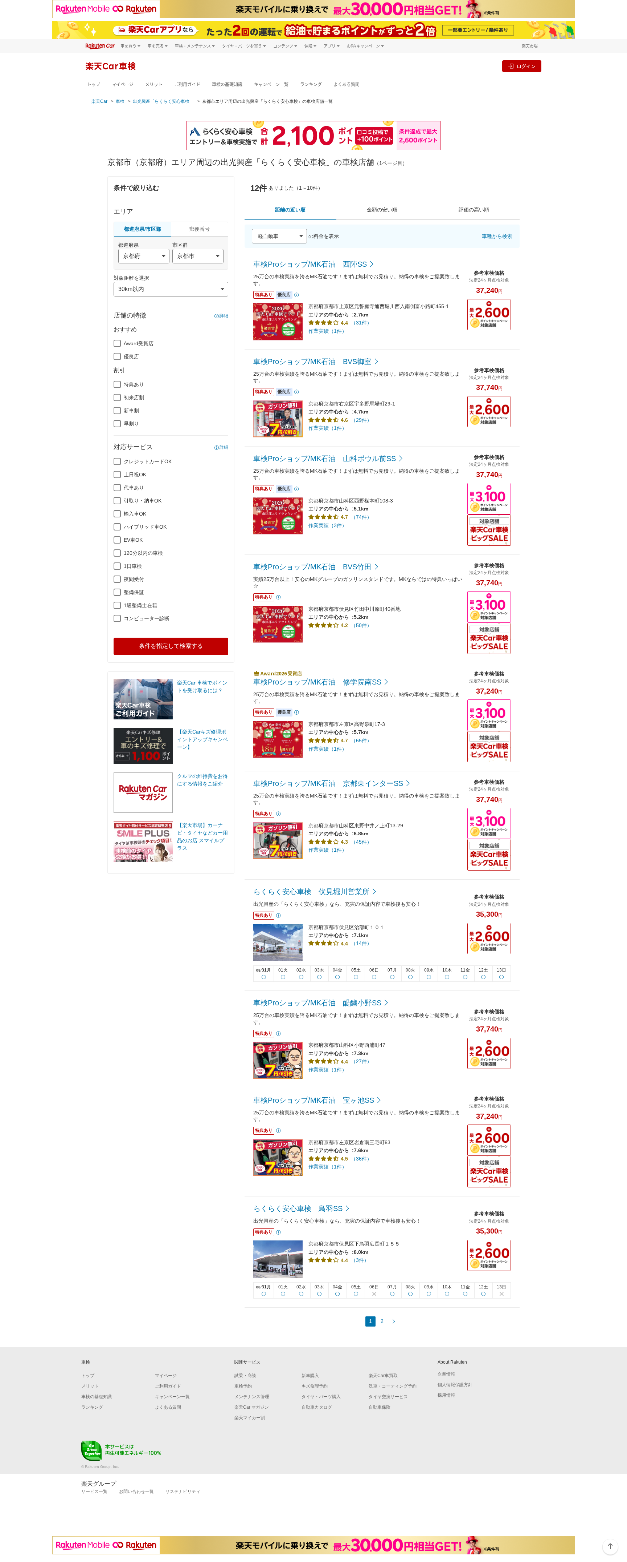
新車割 (131, 410)
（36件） (361, 1159)
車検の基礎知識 (227, 84)
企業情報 (446, 1374)
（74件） (361, 517)
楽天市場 (530, 46)
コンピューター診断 (146, 618)
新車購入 (310, 1375)
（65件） (361, 740)
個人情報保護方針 (455, 1384)
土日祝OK (135, 474)
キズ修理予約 (315, 1386)
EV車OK (133, 540)
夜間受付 (134, 579)
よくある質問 (346, 84)
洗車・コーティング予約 (393, 1386)
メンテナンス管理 (251, 1396)
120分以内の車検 (143, 553)
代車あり (134, 488)
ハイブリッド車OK (145, 527)
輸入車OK (135, 514)
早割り (131, 424)
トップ (93, 84)
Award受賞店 (138, 343)
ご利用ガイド (187, 84)
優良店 (131, 356)
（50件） (361, 625)
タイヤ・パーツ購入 (321, 1396)
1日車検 (133, 566)
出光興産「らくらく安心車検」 (163, 101)
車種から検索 (497, 236)
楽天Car (99, 101)
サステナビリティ (182, 1491)
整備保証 (134, 592)
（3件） (360, 1260)
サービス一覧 (94, 1491)
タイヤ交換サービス (388, 1396)
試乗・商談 (245, 1375)
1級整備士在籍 (140, 605)
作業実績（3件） (327, 525)
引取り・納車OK (142, 501)
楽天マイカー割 (249, 1417)
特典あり (134, 384)
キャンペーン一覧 (271, 84)
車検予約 (243, 1386)
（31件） (361, 323)
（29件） (361, 420)
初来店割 (134, 397)
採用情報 (446, 1395)
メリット (154, 84)
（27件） (361, 1061)
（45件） (361, 842)
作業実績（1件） (327, 331)
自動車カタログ (317, 1407)
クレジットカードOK (148, 461)
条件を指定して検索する (171, 646)
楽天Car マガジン (251, 1407)
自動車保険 (379, 1407)
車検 (120, 101)
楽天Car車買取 (383, 1375)
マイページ (123, 84)
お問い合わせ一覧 (136, 1491)
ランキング (311, 84)
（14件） (361, 943)
